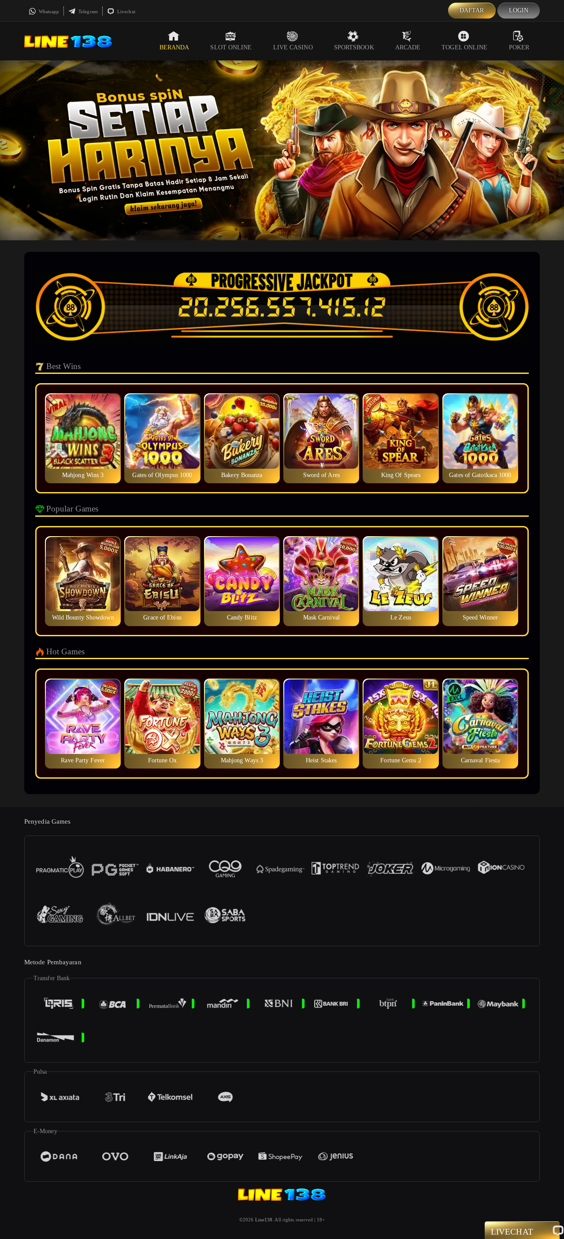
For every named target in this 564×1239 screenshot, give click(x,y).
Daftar (472, 10)
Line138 (264, 1219)
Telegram (87, 11)
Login (519, 10)
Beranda (174, 47)
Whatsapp (48, 11)
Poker (519, 47)
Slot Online (231, 47)
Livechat (125, 11)
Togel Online (464, 47)
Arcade (408, 47)
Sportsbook (354, 47)
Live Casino (293, 47)
